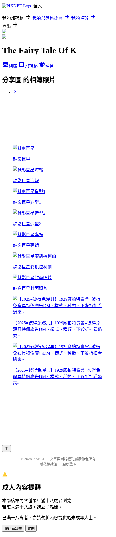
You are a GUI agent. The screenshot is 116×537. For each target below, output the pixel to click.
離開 (31, 529)
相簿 (13, 66)
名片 (49, 66)
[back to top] (6, 448)
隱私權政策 (48, 464)
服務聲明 (69, 464)
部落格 (32, 66)
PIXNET (39, 459)
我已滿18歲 (13, 529)
